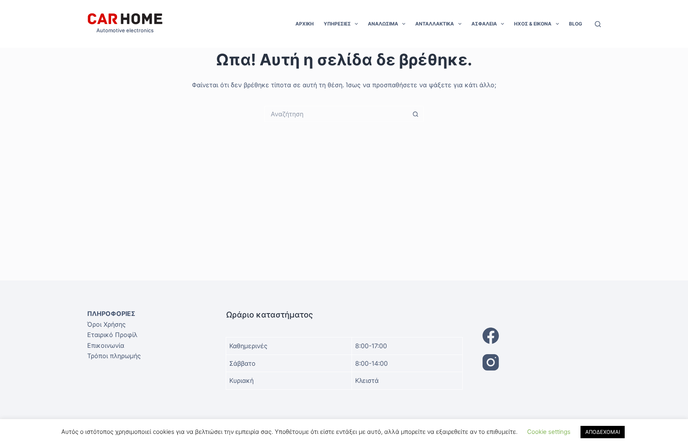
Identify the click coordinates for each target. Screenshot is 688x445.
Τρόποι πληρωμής (114, 356)
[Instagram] (542, 362)
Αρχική (304, 24)
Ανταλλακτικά (434, 24)
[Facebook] (542, 335)
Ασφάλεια (484, 24)
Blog (575, 24)
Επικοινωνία (105, 345)
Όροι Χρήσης (106, 324)
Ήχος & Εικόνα (532, 24)
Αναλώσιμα (383, 24)
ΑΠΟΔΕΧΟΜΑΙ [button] (602, 432)
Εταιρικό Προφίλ (112, 335)
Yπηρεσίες (337, 24)
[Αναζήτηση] (598, 24)
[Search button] (416, 114)
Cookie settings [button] (549, 431)
